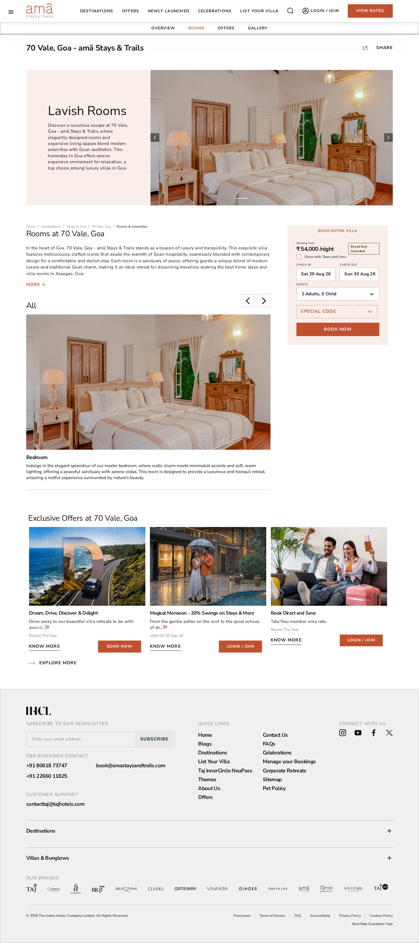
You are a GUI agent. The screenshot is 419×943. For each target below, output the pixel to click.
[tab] (163, 28)
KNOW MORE (44, 646)
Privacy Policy (350, 915)
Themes (207, 779)
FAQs (269, 743)
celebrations (215, 11)
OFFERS (226, 28)
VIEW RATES (370, 10)
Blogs (204, 743)
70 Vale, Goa (79, 248)
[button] (209, 831)
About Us (209, 788)
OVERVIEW (163, 28)
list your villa (259, 11)
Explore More (58, 663)
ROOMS (196, 28)
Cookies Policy (381, 915)
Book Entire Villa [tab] (337, 231)
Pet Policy (274, 788)
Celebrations (277, 752)
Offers (205, 797)
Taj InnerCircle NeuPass (225, 770)
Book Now (338, 329)
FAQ (297, 915)
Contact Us (275, 734)
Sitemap (272, 779)
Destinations (96, 11)
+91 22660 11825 (46, 776)
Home (205, 734)
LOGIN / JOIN (240, 646)
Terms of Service (272, 915)
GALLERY (258, 28)
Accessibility (320, 915)
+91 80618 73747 (46, 765)
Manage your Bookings (289, 761)
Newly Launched (168, 11)
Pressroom (241, 915)
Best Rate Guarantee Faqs (372, 924)
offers (130, 11)
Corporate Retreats (284, 770)
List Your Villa (213, 761)
